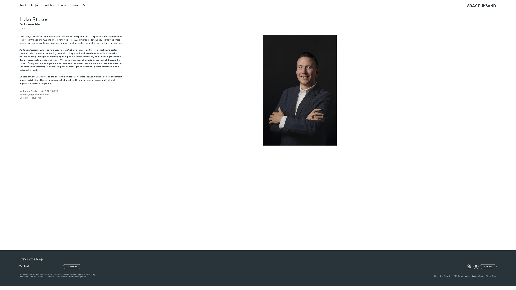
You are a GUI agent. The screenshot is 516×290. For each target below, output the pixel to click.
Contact (75, 5)
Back (24, 28)
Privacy (488, 276)
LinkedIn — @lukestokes (31, 98)
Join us (62, 5)
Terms (494, 276)
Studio (23, 5)
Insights (49, 5)
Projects (36, 5)
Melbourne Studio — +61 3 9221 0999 (38, 91)
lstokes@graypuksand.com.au (34, 94)
